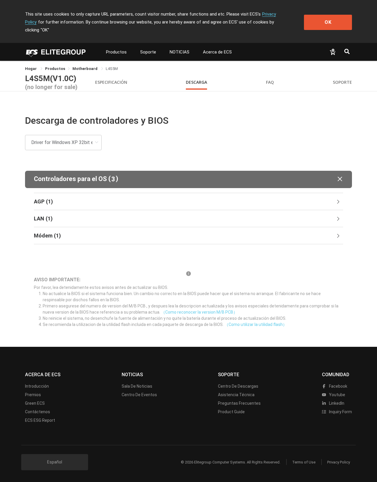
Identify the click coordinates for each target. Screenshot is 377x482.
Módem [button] (47, 235)
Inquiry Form (340, 411)
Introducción (37, 386)
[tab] (188, 201)
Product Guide (231, 411)
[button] (188, 179)
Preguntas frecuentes (239, 403)
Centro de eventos (139, 394)
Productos (116, 52)
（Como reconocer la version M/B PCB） (199, 312)
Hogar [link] (31, 68)
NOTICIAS (179, 52)
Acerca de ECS (217, 52)
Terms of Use (303, 462)
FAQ (270, 82)
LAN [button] (43, 218)
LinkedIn (336, 403)
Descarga (196, 82)
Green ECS (35, 403)
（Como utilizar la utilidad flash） (255, 324)
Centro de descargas (238, 386)
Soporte (148, 52)
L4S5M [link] (112, 68)
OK (328, 22)
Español (54, 462)
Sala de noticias (137, 386)
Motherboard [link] (85, 68)
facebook (337, 386)
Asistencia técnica (236, 394)
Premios (33, 394)
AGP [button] (43, 201)
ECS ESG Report (40, 420)
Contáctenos (37, 411)
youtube (336, 394)
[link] (55, 68)
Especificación (111, 82)
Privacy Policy (338, 462)
